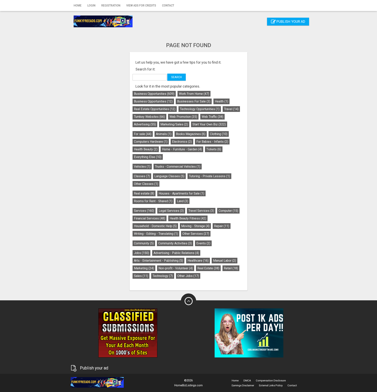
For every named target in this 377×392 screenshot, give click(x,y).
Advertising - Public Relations (176, 253)
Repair (221, 226)
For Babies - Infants (212, 141)
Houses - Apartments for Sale (181, 193)
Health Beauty (145, 149)
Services (144, 211)
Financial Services (149, 218)
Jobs (141, 253)
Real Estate (208, 268)
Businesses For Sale (193, 101)
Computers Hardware (150, 141)
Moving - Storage (195, 226)
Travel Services (201, 211)
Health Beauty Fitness (188, 218)
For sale (142, 134)
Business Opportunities (154, 94)
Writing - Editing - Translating (156, 234)
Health (221, 101)
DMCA (247, 380)
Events (203, 243)
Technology (163, 276)
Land (182, 201)
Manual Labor (224, 260)
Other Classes (146, 184)
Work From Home (194, 94)
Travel (231, 109)
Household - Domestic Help (155, 226)
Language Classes (169, 176)
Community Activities (175, 243)
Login (91, 5)
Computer (228, 211)
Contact (168, 5)
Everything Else (147, 157)
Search (176, 77)
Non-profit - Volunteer (175, 268)
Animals (163, 134)
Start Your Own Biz (209, 124)
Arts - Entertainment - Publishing (158, 260)
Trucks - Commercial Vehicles (177, 166)
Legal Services (171, 211)
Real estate (144, 193)
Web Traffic (212, 117)
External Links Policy (271, 385)
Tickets (213, 149)
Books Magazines (190, 134)
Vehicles (142, 166)
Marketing (144, 268)
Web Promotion (183, 117)
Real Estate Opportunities (154, 109)
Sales (141, 276)
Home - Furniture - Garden (182, 149)
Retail (231, 268)
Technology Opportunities (200, 109)
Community (144, 243)
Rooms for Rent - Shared (153, 201)
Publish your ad (290, 21)
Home (77, 5)
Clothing (218, 134)
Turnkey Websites (149, 117)
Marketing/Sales (174, 124)
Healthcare (198, 260)
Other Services (195, 234)
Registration (110, 5)
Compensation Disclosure (271, 380)
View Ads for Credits (141, 5)
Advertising (145, 124)
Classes (142, 176)
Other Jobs (188, 276)
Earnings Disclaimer (243, 385)
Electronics (182, 141)
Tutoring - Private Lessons (209, 176)
